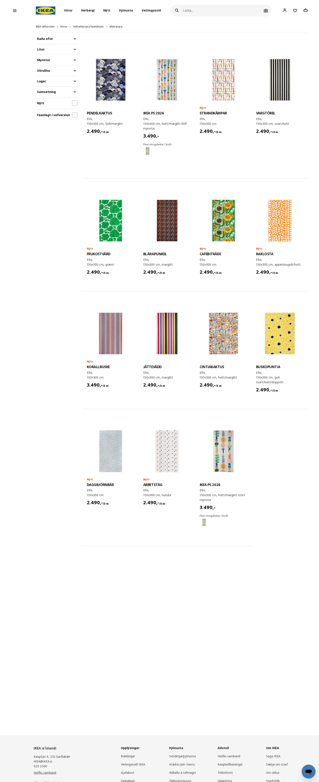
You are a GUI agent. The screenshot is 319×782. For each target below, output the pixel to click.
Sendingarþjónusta (182, 756)
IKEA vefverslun (45, 26)
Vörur (63, 26)
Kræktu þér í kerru (182, 764)
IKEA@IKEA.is (43, 761)
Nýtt (106, 10)
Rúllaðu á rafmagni (182, 773)
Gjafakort (127, 773)
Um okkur (273, 773)
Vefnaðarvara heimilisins (88, 26)
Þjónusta (126, 10)
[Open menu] (14, 10)
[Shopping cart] (305, 10)
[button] (69, 11)
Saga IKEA (273, 756)
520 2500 (40, 766)
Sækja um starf (277, 764)
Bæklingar (128, 756)
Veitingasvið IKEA (133, 764)
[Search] (177, 10)
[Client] (284, 10)
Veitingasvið (151, 10)
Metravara (116, 26)
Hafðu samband (45, 773)
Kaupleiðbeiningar (230, 764)
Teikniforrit (225, 773)
